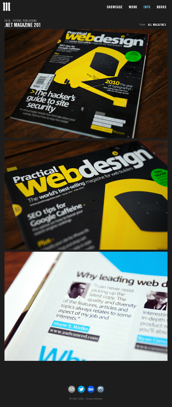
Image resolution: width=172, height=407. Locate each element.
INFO (147, 7)
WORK (133, 7)
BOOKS (161, 7)
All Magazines (157, 24)
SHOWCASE (115, 7)
